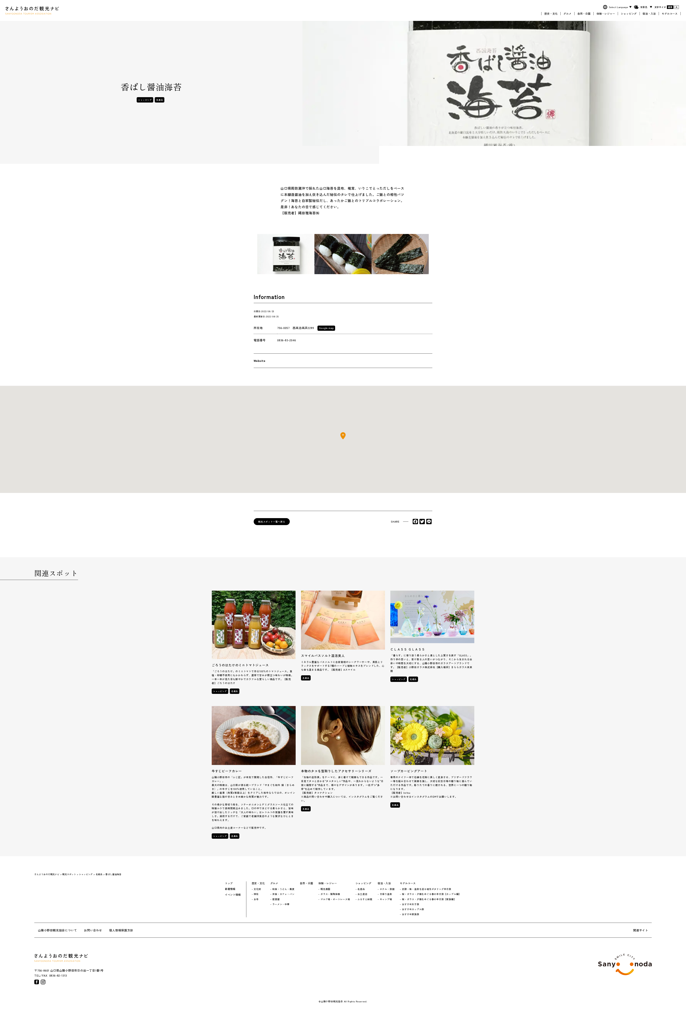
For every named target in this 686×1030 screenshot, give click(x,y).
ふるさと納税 (364, 899)
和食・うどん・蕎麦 (283, 889)
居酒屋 (276, 899)
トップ (229, 883)
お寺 (256, 899)
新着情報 (230, 889)
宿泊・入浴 (649, 13)
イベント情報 (233, 894)
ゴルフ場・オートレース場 (335, 899)
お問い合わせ (93, 930)
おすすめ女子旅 (410, 904)
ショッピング (629, 13)
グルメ (567, 13)
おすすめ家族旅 (410, 914)
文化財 (257, 889)
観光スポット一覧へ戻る (271, 521)
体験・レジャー (605, 13)
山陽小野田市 (625, 964)
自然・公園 (584, 13)
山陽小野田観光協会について (57, 930)
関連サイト (640, 930)
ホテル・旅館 (387, 889)
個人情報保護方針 (121, 930)
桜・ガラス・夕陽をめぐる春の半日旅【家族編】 (429, 899)
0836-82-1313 (58, 975)
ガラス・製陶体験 (330, 894)
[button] (343, 435)
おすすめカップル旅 (413, 909)
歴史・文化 (551, 13)
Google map (326, 328)
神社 (256, 894)
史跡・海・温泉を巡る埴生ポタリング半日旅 (426, 889)
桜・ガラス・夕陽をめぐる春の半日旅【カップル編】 (431, 894)
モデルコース (670, 13)
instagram (43, 982)
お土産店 (362, 894)
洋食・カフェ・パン (283, 894)
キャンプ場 (386, 899)
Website (259, 360)
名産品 (159, 99)
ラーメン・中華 (281, 904)
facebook (36, 982)
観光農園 (325, 889)
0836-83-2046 (286, 340)
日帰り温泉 (386, 894)
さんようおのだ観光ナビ (32, 10)
